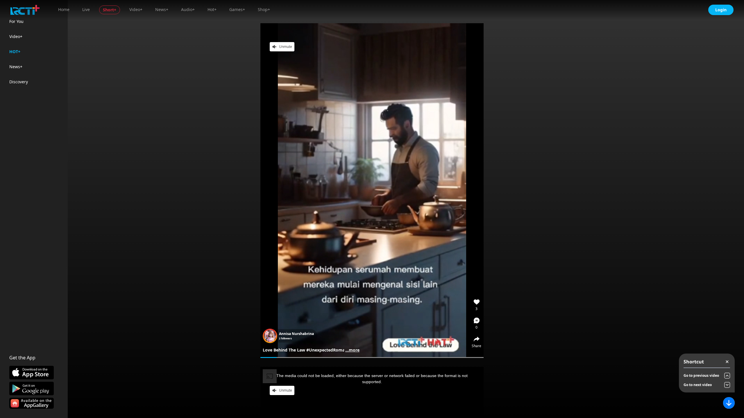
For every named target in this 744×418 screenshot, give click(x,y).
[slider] (372, 357)
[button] (476, 323)
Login (721, 9)
